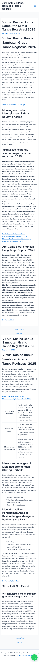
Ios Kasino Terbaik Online (11, 581)
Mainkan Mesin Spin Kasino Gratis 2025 (16, 399)
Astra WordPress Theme (27, 655)
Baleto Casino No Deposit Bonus (13, 234)
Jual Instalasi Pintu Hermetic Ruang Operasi (13, 5)
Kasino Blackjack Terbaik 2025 (13, 396)
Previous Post (19, 329)
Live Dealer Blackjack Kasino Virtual (14, 236)
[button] (34, 657)
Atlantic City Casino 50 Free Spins (14, 105)
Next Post (19, 333)
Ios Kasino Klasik (8, 320)
